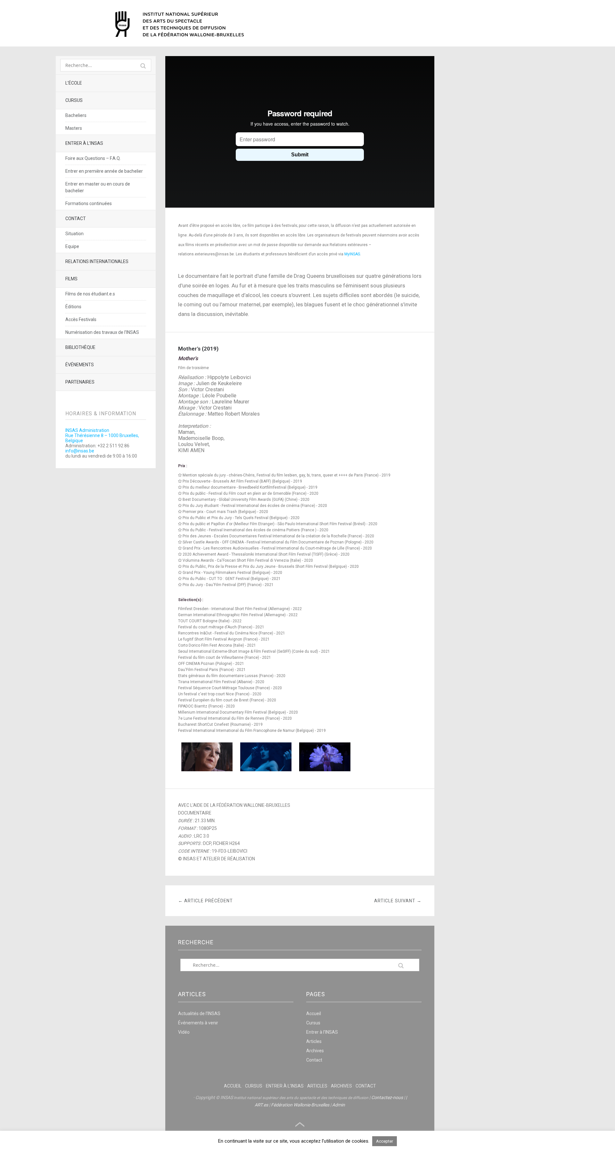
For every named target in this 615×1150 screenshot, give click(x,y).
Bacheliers (75, 115)
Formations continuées (88, 203)
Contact (75, 218)
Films (71, 278)
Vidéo (184, 1032)
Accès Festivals (80, 319)
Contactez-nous (387, 1097)
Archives (315, 1050)
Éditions (73, 306)
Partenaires (79, 382)
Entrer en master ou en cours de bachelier (97, 187)
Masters (73, 128)
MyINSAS (352, 254)
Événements (79, 364)
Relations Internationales (96, 261)
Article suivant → (398, 900)
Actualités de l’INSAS (199, 1013)
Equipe (72, 246)
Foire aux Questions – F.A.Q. (93, 158)
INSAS (179, 24)
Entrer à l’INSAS (84, 143)
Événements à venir (198, 1022)
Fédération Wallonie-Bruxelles (300, 1104)
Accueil (313, 1013)
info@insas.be (79, 450)
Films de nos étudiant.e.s (90, 293)
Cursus (74, 100)
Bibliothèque (80, 347)
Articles (314, 1041)
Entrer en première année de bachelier (104, 171)
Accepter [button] (384, 1141)
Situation (74, 233)
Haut (300, 1125)
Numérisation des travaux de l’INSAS (102, 332)
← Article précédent (205, 900)
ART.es (261, 1104)
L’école (73, 83)
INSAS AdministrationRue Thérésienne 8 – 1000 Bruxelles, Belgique (102, 435)
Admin (338, 1104)
